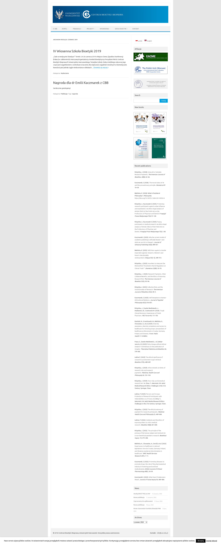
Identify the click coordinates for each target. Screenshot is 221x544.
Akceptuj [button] (201, 541)
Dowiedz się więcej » (101, 67)
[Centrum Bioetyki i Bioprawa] (110, 22)
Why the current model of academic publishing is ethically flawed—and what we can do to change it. (150, 239)
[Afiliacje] (151, 62)
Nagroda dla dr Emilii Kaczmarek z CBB (80, 82)
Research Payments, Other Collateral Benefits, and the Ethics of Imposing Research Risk (150, 276)
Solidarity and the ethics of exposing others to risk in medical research (149, 422)
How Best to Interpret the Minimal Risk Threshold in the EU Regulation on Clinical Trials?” (150, 266)
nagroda (75, 94)
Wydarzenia (104, 29)
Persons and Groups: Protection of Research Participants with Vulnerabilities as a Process (148, 396)
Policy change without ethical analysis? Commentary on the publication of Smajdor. (150, 346)
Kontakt (135, 29)
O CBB (55, 29)
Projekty (90, 29)
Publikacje (77, 29)
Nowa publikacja (139, 497)
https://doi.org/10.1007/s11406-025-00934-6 (150, 198)
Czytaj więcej (211, 541)
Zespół (64, 29)
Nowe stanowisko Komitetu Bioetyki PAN (147, 508)
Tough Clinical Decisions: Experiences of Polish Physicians (149, 313)
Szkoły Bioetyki (120, 29)
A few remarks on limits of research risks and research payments (150, 370)
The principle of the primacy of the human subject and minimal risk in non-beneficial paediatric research (150, 433)
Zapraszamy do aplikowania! (143, 501)
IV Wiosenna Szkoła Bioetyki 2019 (77, 51)
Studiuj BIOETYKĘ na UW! (142, 493)
